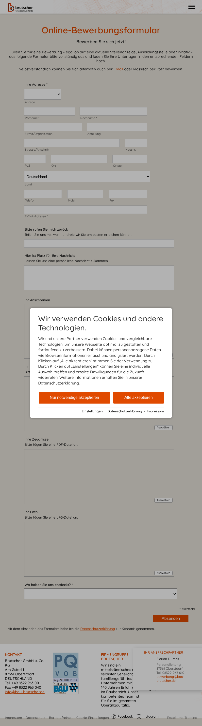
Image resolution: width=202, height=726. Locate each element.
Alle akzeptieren (138, 397)
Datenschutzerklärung (124, 411)
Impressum (155, 411)
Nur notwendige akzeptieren (74, 397)
